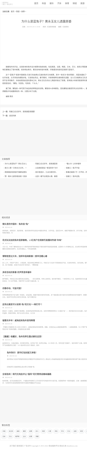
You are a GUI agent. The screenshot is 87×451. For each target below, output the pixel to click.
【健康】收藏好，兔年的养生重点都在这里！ (22, 336)
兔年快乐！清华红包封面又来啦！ (22, 352)
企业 (24, 436)
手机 (56, 431)
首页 (36, 3)
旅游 (82, 3)
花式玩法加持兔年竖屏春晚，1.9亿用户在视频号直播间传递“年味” (32, 240)
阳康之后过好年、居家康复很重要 (22, 111)
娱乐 (52, 3)
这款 (75, 431)
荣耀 (37, 436)
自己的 (11, 431)
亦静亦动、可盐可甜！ (12, 288)
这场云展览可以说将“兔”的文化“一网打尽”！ (22, 304)
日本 (4, 436)
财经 (75, 3)
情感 (17, 11)
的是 (43, 431)
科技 (44, 3)
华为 (62, 431)
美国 (18, 431)
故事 (23, 11)
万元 (10, 436)
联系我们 (20, 446)
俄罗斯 (17, 436)
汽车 (59, 3)
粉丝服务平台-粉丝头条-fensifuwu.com (63, 446)
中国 (4, 431)
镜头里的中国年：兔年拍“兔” (15, 224)
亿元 (68, 431)
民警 (30, 436)
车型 (81, 431)
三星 (49, 431)
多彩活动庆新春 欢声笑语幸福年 (16, 272)
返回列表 (12, 116)
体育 (67, 3)
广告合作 (27, 446)
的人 (37, 431)
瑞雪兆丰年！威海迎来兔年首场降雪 (18, 320)
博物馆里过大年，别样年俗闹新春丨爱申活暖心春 (24, 256)
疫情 (30, 431)
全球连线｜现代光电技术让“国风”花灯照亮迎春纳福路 (26, 374)
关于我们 (13, 446)
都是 (24, 431)
